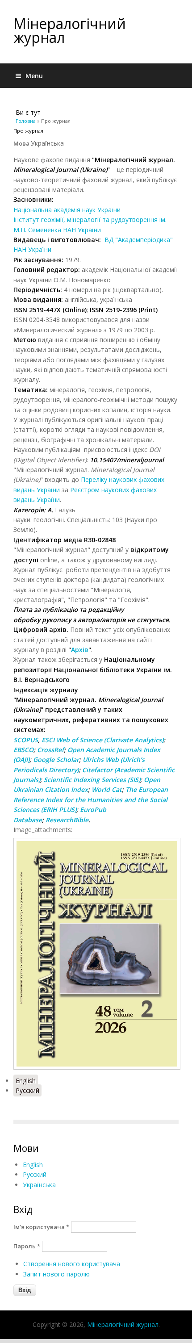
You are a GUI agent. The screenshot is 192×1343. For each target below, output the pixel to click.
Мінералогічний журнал (69, 30)
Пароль (26, 1246)
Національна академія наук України (67, 209)
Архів (79, 649)
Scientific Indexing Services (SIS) (92, 779)
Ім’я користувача (41, 1227)
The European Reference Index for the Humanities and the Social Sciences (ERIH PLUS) (90, 799)
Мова (22, 143)
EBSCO (23, 749)
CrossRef (50, 749)
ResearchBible (67, 820)
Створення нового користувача (71, 1263)
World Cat (107, 789)
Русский (27, 1090)
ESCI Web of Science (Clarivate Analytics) (102, 740)
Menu (34, 75)
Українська (39, 1184)
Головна (26, 120)
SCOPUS (25, 740)
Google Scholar (56, 759)
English (26, 1080)
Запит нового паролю (56, 1274)
